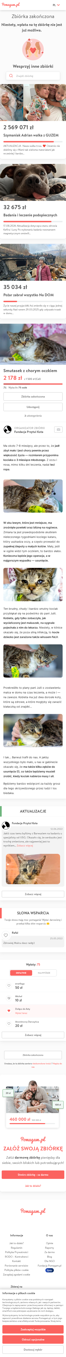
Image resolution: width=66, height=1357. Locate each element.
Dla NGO (50, 1261)
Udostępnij (33, 407)
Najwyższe (44, 972)
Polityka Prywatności (16, 1252)
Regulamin (16, 1247)
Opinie (49, 1243)
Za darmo (50, 1252)
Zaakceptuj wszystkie (33, 1329)
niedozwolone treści (41, 1063)
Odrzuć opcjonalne (33, 1339)
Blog (49, 1256)
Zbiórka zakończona (33, 396)
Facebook (6, 1219)
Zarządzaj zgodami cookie (16, 1274)
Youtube (59, 1219)
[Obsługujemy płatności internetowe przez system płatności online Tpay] (49, 1270)
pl (54, 5)
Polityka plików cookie (16, 1270)
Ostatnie (21, 972)
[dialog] (33, 1323)
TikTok (49, 1219)
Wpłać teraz (21, 1013)
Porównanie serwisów (16, 1265)
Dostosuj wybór (33, 1349)
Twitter (17, 1219)
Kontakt (16, 1261)
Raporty (49, 1247)
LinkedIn (38, 1219)
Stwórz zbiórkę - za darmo (33, 1175)
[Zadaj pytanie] (58, 429)
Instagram (27, 1219)
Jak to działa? (33, 1186)
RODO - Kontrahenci (16, 1256)
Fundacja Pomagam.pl (49, 1265)
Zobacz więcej (25, 845)
